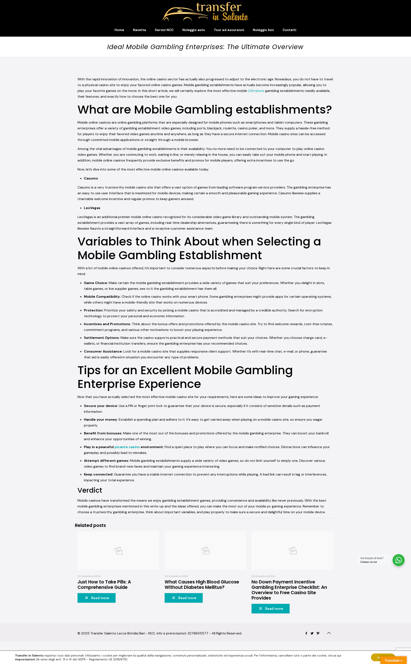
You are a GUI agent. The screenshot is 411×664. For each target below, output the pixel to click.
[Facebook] (306, 633)
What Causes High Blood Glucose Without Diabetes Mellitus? (202, 584)
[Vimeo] (318, 633)
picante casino (127, 447)
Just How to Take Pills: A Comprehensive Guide (104, 584)
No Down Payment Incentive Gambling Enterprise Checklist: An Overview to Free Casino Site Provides (289, 590)
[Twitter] (312, 633)
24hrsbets (256, 90)
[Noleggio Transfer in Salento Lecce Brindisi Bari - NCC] (205, 11)
